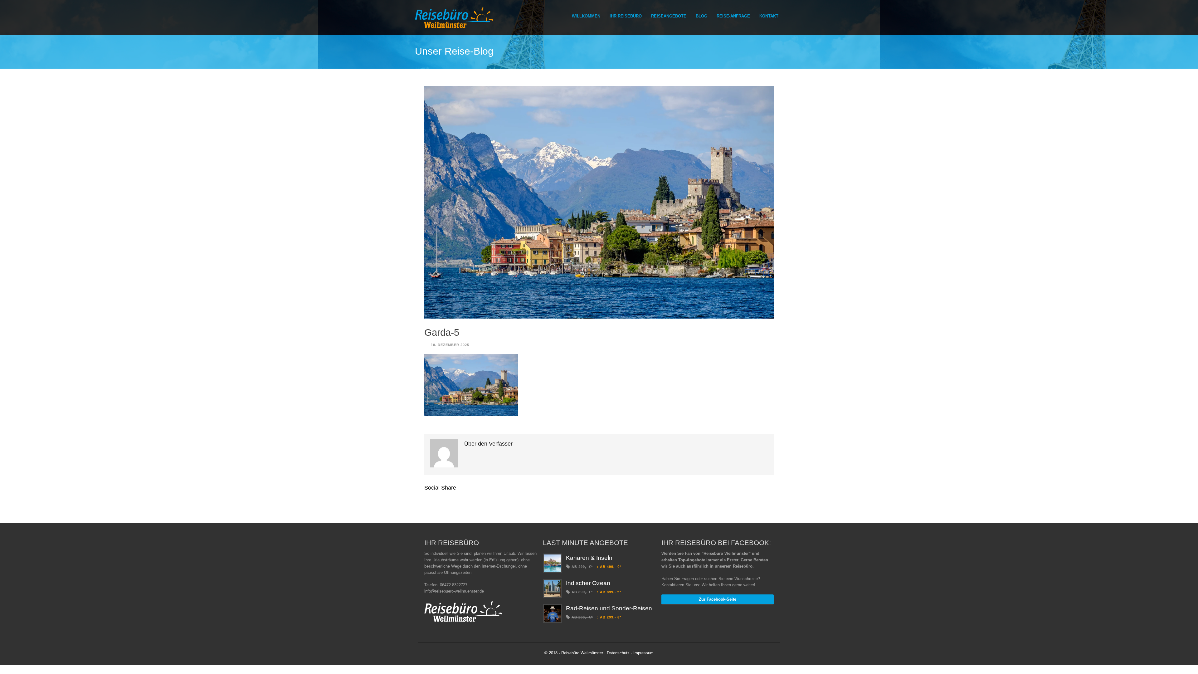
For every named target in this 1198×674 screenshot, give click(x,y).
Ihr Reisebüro (626, 16)
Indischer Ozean (588, 583)
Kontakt (768, 16)
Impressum (643, 653)
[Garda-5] (599, 202)
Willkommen (586, 16)
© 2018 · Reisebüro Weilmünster (573, 653)
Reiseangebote (668, 16)
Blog (701, 16)
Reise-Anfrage (733, 16)
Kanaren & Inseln (589, 557)
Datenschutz (618, 653)
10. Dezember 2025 (450, 345)
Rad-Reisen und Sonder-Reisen (609, 608)
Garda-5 (441, 332)
